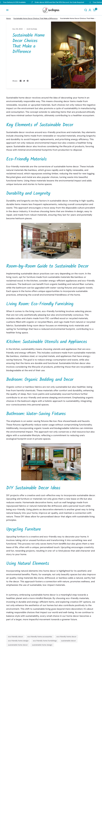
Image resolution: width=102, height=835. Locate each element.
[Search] (86, 10)
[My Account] (90, 10)
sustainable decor (68, 641)
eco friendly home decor (66, 636)
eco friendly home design (18, 641)
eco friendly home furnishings (45, 641)
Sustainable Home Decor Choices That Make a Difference (35, 18)
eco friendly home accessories (39, 636)
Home (8, 18)
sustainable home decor (18, 645)
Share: (15, 81)
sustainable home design (42, 645)
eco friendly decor (15, 636)
